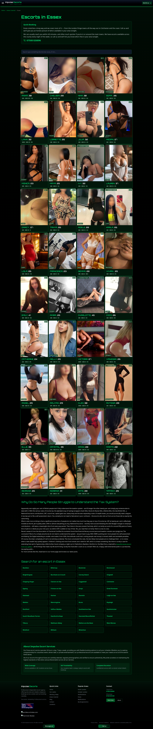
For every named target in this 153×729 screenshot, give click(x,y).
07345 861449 (110, 696)
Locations (52, 704)
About (119, 700)
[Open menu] (3, 3)
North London (82, 689)
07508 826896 (34, 40)
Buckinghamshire (83, 702)
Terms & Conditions (104, 722)
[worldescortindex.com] (29, 712)
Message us (49, 726)
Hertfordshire (82, 694)
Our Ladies (53, 692)
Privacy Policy (94, 722)
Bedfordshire (82, 699)
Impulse (13, 2)
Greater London (82, 692)
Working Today (54, 694)
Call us (104, 726)
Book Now (111, 700)
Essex (79, 697)
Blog (51, 699)
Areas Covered (11, 10)
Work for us (146, 3)
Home (3, 10)
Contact (52, 702)
